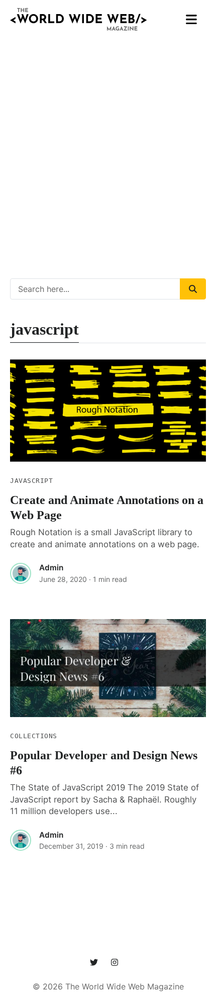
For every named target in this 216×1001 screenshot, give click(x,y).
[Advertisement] (108, 148)
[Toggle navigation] (191, 20)
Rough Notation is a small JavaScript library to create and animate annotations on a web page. (104, 538)
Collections (33, 736)
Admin (51, 567)
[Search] (193, 288)
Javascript (31, 480)
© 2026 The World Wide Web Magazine (108, 986)
